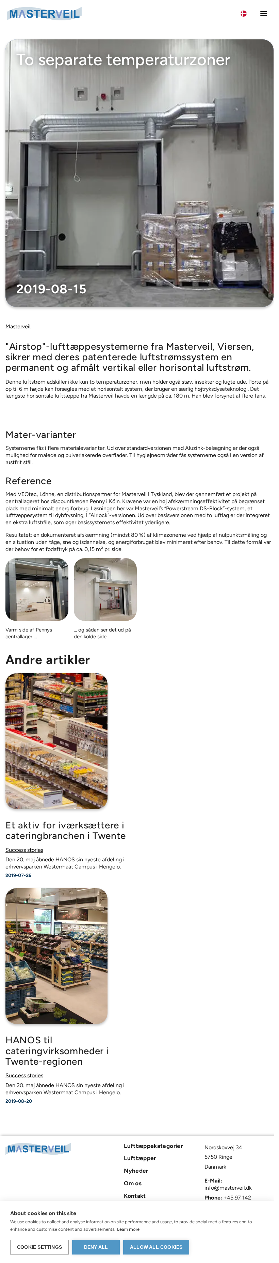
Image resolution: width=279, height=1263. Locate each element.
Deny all (96, 1247)
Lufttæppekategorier (153, 1145)
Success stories (24, 850)
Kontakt (135, 1195)
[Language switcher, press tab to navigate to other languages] (247, 13)
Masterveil (18, 326)
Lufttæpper (140, 1158)
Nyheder (136, 1170)
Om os (133, 1183)
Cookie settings (39, 1247)
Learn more (128, 1229)
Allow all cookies (156, 1247)
